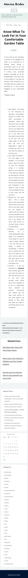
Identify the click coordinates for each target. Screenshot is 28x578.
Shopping (13, 50)
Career (6, 484)
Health (6, 518)
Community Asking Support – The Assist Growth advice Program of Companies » (12, 330)
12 (8, 447)
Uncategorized (8, 564)
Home (6, 521)
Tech (5, 554)
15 (15, 447)
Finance (6, 502)
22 (15, 450)
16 (17, 447)
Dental (6, 487)
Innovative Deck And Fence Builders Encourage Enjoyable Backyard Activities (13, 425)
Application (7, 472)
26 (8, 453)
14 (13, 447)
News (6, 530)
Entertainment (8, 496)
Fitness (6, 505)
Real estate (7, 536)
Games (6, 512)
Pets (5, 533)
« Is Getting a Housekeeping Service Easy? (12, 324)
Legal (6, 527)
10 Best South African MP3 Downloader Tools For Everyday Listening (13, 398)
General (6, 515)
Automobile (7, 475)
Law (5, 524)
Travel (6, 560)
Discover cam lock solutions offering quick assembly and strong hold (12, 375)
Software (7, 548)
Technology (7, 557)
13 (10, 447)
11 (6, 447)
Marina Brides (14, 4)
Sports (6, 551)
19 (8, 450)
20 (10, 450)
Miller (10, 25)
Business (7, 481)
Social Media (8, 545)
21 (13, 450)
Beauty (6, 478)
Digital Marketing (9, 490)
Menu (14, 10)
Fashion (6, 499)
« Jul (4, 459)
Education (7, 493)
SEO (5, 539)
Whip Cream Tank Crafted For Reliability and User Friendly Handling (13, 361)
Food (5, 509)
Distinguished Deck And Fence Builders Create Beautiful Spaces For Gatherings (14, 417)
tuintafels (21, 268)
